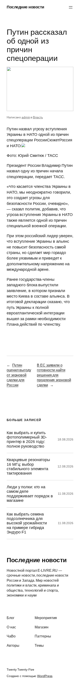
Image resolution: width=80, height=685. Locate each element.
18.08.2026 (65, 439)
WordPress (44, 676)
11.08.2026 (65, 493)
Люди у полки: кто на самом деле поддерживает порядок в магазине (30, 494)
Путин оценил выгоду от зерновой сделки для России (19, 375)
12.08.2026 (65, 466)
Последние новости (25, 7)
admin (26, 117)
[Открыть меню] (70, 7)
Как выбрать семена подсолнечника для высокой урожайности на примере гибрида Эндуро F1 (27, 523)
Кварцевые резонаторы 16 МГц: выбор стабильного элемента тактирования (28, 466)
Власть (38, 117)
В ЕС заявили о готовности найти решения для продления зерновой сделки (54, 375)
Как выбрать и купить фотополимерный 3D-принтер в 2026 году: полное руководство (27, 439)
